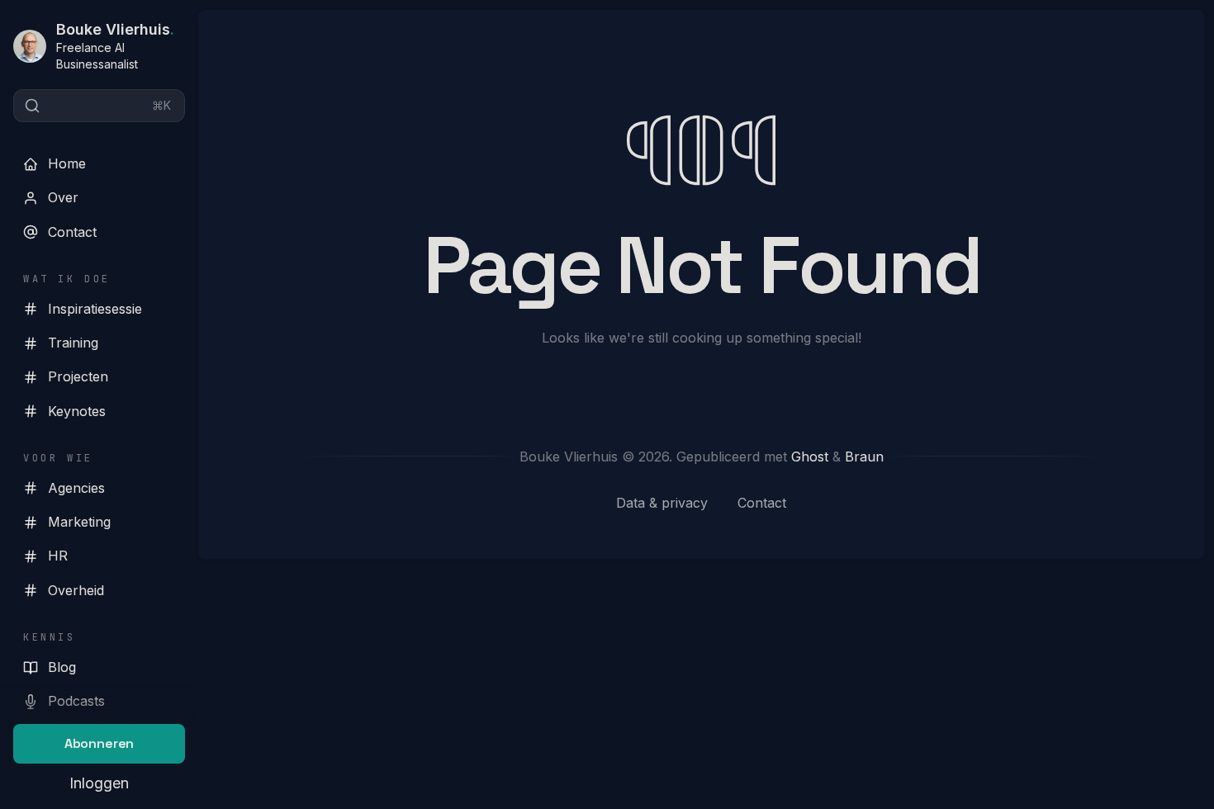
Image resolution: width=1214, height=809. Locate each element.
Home (67, 163)
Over (63, 197)
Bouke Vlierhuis (115, 29)
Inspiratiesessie (95, 308)
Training (73, 342)
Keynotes (77, 411)
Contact (72, 232)
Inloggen (99, 783)
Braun (864, 456)
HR (58, 555)
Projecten (78, 376)
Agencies (76, 488)
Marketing (79, 521)
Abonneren (99, 743)
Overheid (76, 590)
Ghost (809, 456)
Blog (62, 667)
